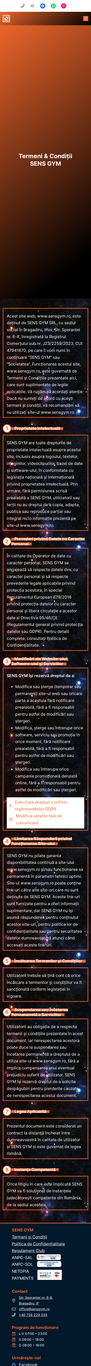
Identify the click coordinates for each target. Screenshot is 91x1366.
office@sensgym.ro (34, 1309)
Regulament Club (28, 1250)
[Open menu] (85, 18)
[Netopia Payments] (49, 1273)
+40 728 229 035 (33, 1315)
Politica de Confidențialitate (38, 1243)
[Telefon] (25, 6)
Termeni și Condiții (29, 1236)
